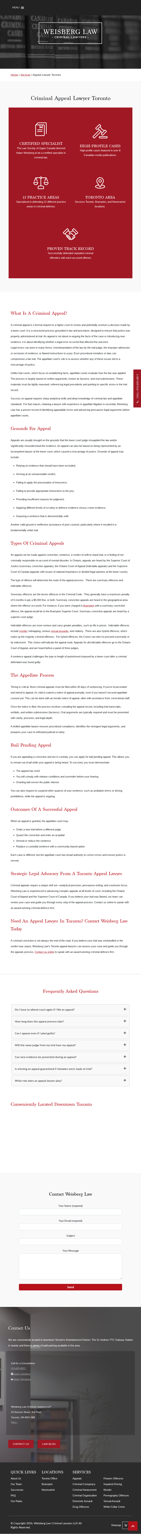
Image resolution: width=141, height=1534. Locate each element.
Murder (108, 1489)
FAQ (13, 1495)
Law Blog (49, 1444)
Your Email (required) (70, 1220)
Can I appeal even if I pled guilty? (35, 1033)
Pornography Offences (116, 1495)
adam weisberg (21, 1374)
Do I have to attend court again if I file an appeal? (45, 1009)
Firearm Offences (113, 1478)
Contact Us (21, 1444)
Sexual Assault (112, 1501)
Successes (17, 1489)
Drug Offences (81, 1506)
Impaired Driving (113, 1484)
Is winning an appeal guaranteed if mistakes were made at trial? (53, 1069)
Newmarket (48, 1489)
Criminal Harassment (84, 1489)
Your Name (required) (70, 1205)
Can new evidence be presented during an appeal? (46, 1057)
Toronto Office (49, 1478)
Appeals (77, 1478)
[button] (15, 7)
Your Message (70, 1250)
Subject (70, 1235)
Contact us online (44, 951)
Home (14, 75)
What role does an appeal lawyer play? (38, 1080)
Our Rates (16, 1501)
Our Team (16, 1484)
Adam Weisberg (22, 1379)
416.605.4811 (18, 1368)
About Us (16, 1478)
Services (25, 75)
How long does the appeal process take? (39, 1021)
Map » (14, 1422)
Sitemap (116, 1525)
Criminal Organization (85, 1495)
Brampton (47, 1484)
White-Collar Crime (114, 1506)
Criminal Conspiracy (84, 1484)
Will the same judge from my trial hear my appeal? (45, 1045)
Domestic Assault (82, 1501)
